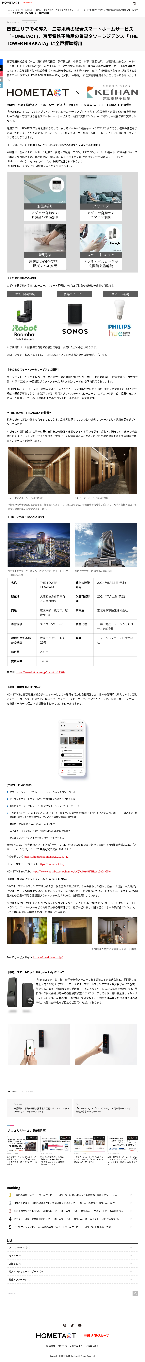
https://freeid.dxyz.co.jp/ (48, 957)
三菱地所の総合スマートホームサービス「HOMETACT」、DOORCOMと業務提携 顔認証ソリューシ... (65, 1194)
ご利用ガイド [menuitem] (76, 1345)
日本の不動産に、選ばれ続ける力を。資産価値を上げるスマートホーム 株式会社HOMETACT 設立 (64, 1203)
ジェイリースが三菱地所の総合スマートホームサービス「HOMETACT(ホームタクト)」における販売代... (66, 1218)
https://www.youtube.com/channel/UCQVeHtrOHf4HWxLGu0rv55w (71, 871)
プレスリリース (29, 22)
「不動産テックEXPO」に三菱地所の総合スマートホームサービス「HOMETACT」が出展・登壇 (62, 1226)
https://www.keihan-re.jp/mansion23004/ (40, 672)
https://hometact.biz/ (51, 864)
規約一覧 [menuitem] (62, 1345)
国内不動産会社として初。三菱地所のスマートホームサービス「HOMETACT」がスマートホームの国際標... (68, 1210)
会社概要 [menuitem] (50, 1345)
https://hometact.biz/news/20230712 (46, 856)
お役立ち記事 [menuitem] (92, 1345)
